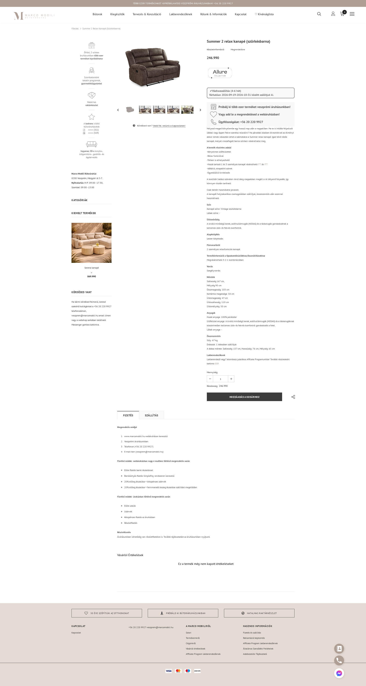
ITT (259, 164)
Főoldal (75, 28)
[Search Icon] (321, 14)
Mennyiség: (212, 372)
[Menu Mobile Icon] (352, 14)
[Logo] (34, 16)
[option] (159, 68)
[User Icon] (333, 13)
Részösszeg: (212, 386)
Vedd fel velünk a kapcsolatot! (169, 125)
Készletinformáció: (216, 49)
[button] (339, 673)
